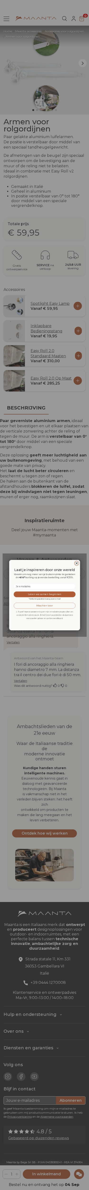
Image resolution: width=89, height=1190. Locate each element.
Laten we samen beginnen (44, 594)
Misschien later (44, 605)
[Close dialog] (76, 563)
